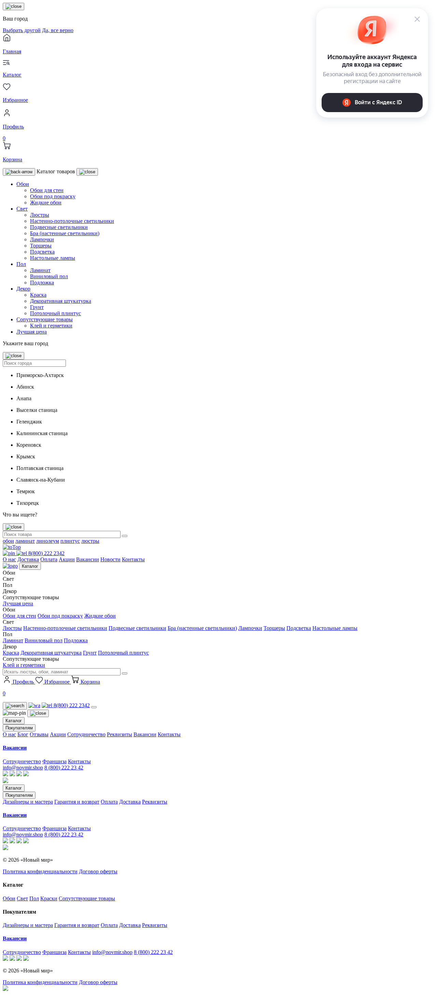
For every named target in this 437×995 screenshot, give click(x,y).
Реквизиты (119, 734)
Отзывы (39, 734)
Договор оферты (98, 871)
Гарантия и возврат (76, 802)
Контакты (133, 559)
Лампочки (42, 239)
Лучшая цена (31, 332)
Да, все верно (57, 30)
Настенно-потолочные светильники (72, 221)
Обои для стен (47, 190)
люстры (90, 541)
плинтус (70, 541)
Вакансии (87, 559)
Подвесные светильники (59, 227)
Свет (22, 209)
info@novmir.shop (23, 767)
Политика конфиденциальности (40, 871)
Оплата (48, 559)
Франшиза (54, 761)
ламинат (25, 541)
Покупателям (19, 727)
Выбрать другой (22, 30)
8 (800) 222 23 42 (63, 767)
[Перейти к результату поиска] (124, 536)
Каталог (30, 566)
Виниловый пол (49, 276)
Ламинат (40, 270)
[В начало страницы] (12, 547)
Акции (67, 559)
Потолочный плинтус (55, 313)
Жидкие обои (45, 202)
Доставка (28, 559)
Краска (38, 295)
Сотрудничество (86, 734)
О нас (9, 559)
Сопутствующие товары (44, 319)
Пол (21, 264)
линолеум (47, 541)
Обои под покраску (52, 196)
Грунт (37, 307)
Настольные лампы (52, 258)
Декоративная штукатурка (60, 301)
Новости (110, 559)
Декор (23, 289)
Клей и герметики (51, 325)
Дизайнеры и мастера (28, 802)
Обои (22, 184)
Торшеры (41, 245)
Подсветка (42, 252)
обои (8, 541)
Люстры (39, 215)
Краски (48, 898)
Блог (22, 734)
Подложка (42, 282)
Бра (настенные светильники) (64, 233)
